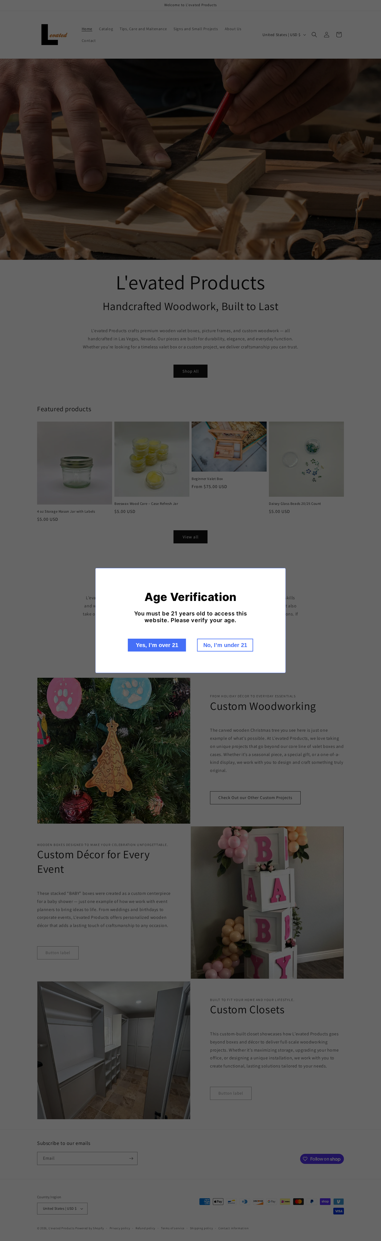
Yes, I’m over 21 (157, 645)
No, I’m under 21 (225, 645)
